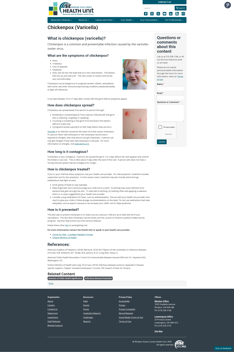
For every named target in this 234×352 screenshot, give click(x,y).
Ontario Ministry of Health (64, 237)
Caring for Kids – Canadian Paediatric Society (72, 234)
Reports (87, 321)
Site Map (159, 331)
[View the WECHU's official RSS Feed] (177, 14)
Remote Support (55, 325)
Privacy (122, 305)
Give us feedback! (223, 348)
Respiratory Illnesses (61, 20)
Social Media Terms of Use (131, 317)
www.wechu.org (82, 144)
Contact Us (53, 309)
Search (181, 8)
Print (51, 283)
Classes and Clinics (104, 20)
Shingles (51, 131)
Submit (162, 141)
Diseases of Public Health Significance (65, 278)
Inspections (53, 317)
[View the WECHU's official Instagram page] (151, 14)
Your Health (126, 20)
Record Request (126, 313)
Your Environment (148, 20)
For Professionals (173, 20)
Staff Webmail (54, 321)
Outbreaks (88, 317)
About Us (83, 20)
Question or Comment (168, 102)
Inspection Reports (92, 313)
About (50, 301)
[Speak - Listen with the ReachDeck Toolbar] (227, 5)
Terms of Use (125, 321)
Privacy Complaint (127, 309)
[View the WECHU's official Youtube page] (164, 14)
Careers (51, 305)
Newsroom (53, 313)
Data (85, 301)
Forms (86, 309)
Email (159, 93)
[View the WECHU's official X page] (158, 14)
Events (86, 305)
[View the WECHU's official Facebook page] (145, 14)
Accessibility (124, 301)
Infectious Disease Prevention (98, 278)
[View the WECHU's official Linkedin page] (170, 14)
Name (160, 84)
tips (66, 225)
